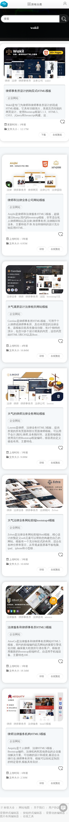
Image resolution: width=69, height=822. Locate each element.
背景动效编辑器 (55, 813)
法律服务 (12, 617)
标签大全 (9, 807)
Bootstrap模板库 (5, 4)
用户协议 (54, 807)
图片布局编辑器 (9, 816)
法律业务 (12, 296)
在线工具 (28, 816)
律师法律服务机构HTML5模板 (27, 734)
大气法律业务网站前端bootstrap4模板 (31, 520)
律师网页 (33, 189)
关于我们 (39, 807)
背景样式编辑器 (9, 813)
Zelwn (55, 510)
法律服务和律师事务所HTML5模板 (30, 627)
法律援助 (57, 189)
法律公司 (45, 189)
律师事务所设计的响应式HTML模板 (28, 90)
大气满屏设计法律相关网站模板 (28, 306)
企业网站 (13, 98)
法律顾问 (45, 510)
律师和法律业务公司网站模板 (26, 200)
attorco (48, 617)
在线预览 (57, 134)
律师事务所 (25, 80)
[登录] (65, 3)
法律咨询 (38, 617)
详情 (41, 249)
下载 (43, 134)
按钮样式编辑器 (32, 813)
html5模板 (45, 723)
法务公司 (38, 80)
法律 (14, 80)
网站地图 (24, 807)
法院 (42, 296)
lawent (50, 403)
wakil (48, 80)
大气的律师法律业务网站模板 (26, 413)
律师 (7, 80)
